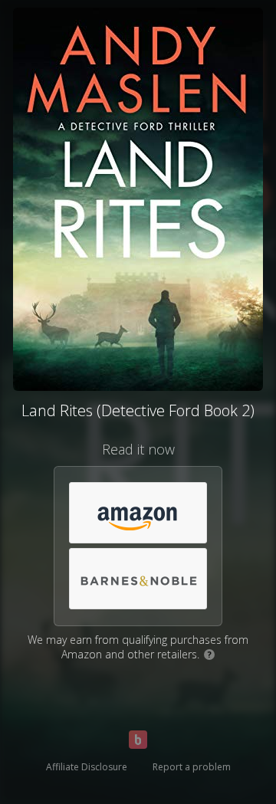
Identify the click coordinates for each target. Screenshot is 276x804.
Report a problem (192, 766)
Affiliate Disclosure (86, 766)
